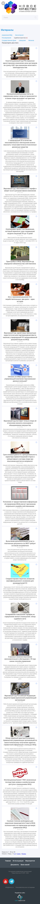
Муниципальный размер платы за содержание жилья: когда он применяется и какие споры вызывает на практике (20, 96)
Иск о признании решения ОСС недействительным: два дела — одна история (20, 299)
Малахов (31, 40)
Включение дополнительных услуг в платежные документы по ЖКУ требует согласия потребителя (20, 543)
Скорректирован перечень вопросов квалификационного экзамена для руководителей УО (20, 581)
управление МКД (7, 35)
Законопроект (19, 35)
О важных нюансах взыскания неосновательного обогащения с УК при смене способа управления (20, 659)
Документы (15, 865)
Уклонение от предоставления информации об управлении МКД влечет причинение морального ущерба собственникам (20, 504)
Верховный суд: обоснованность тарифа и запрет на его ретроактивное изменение (20, 189)
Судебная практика (20, 38)
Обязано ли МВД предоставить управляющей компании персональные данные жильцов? (20, 379)
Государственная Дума (9, 40)
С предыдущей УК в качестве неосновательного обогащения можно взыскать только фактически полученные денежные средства (20, 143)
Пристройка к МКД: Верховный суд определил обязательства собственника (20, 262)
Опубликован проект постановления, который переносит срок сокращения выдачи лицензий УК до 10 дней (20, 231)
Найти (35, 17)
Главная (8, 861)
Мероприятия (30, 861)
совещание (22, 40)
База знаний (25, 865)
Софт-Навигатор (20, 898)
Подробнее (36, 48)
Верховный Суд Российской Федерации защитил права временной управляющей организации (20, 698)
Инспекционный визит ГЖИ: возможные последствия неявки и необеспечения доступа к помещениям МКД (20, 782)
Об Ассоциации (18, 861)
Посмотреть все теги (10, 43)
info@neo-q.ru (9, 887)
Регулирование (6, 38)
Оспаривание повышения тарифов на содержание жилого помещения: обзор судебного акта (20, 616)
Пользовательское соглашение (25, 887)
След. (19, 854)
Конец (24, 854)
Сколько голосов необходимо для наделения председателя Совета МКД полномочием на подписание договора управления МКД (20, 824)
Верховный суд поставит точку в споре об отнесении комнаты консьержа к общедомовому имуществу (20, 423)
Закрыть (26, 37)
